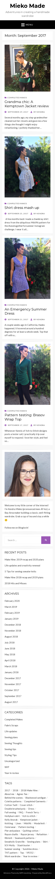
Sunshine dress (30, 849)
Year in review (12, 773)
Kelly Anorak (11, 819)
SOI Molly (10, 845)
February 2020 (12, 600)
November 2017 (13, 684)
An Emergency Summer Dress (26, 311)
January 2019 (11, 618)
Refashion (42, 834)
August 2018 (11, 636)
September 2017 (13, 696)
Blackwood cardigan (35, 797)
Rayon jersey (27, 834)
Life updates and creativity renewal (22, 565)
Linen (18, 823)
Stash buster (23, 845)
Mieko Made (27, 5)
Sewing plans (11, 737)
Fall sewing (10, 812)
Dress (31, 808)
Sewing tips (10, 749)
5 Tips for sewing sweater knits (20, 571)
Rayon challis (11, 834)
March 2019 (11, 606)
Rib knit (8, 838)
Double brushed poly (15, 808)
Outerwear (10, 827)
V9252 (29, 852)
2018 (15, 790)
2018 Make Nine (29, 790)
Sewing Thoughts (13, 743)
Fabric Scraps (11, 725)
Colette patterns (13, 801)
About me (9, 794)
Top (22, 852)
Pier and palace (12, 830)
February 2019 (12, 612)
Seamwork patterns (24, 838)
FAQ (21, 812)
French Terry (32, 812)
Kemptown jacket (29, 819)
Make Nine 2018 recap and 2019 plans (24, 577)
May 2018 (10, 654)
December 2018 (13, 624)
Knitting (9, 823)
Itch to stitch (28, 816)
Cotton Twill (11, 805)
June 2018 (10, 648)
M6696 (27, 823)
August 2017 (11, 702)
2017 (7, 790)
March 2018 (11, 666)
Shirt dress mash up (22, 208)
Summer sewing (12, 849)
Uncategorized (12, 761)
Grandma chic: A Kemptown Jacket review (27, 104)
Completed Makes (17, 97)
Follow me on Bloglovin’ (17, 527)
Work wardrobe (12, 856)
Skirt (45, 841)
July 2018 (10, 642)
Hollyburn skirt (12, 816)
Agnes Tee (22, 794)
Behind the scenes (14, 797)
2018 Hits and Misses (16, 583)
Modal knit (39, 823)
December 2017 (13, 678)
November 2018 (13, 630)
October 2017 (12, 690)
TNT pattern (11, 852)
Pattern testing (26, 827)
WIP (7, 767)
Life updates (11, 731)
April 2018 (10, 660)
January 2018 (11, 672)
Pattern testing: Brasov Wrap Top (25, 417)
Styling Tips (11, 755)
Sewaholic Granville (15, 841)
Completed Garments (35, 801)
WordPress (47, 873)
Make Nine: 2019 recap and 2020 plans (24, 559)
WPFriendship (25, 873)
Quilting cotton (30, 830)
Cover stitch (26, 805)
